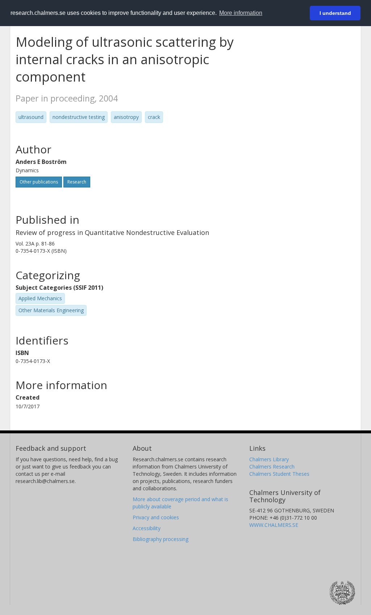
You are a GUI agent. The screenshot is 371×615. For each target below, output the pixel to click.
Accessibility (147, 528)
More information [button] (240, 13)
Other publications (39, 182)
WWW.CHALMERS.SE (273, 524)
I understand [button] (335, 13)
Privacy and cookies (156, 517)
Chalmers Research (272, 466)
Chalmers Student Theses (279, 473)
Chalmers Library (269, 459)
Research (76, 182)
